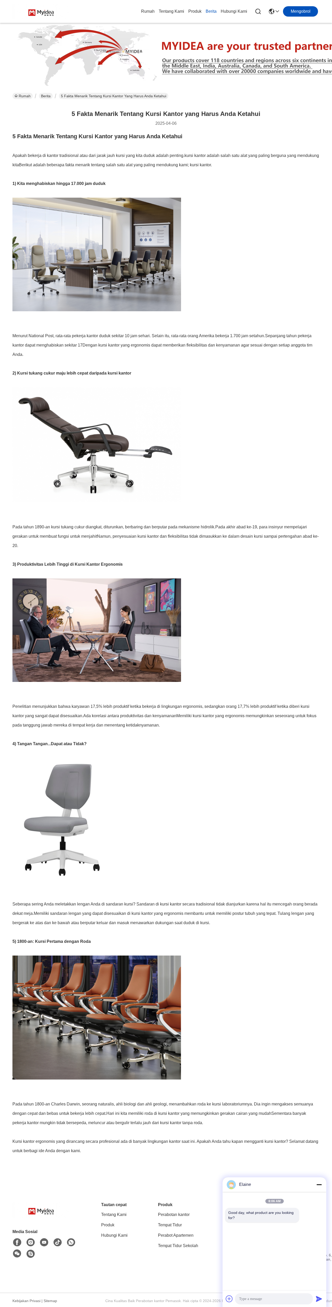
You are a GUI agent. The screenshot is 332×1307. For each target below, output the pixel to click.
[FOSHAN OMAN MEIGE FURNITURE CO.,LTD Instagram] (30, 1242)
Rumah (148, 11)
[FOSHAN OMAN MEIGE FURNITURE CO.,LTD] (41, 11)
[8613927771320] (71, 1242)
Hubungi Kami (234, 11)
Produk (195, 11)
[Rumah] (41, 1216)
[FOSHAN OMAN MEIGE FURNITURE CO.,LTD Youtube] (44, 1242)
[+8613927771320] (30, 1254)
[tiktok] (57, 1242)
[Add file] (229, 1298)
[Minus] (319, 1184)
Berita (211, 11)
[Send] (319, 1298)
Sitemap (50, 1301)
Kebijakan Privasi (26, 1301)
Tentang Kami (171, 11)
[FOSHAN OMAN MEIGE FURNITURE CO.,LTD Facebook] (17, 1242)
